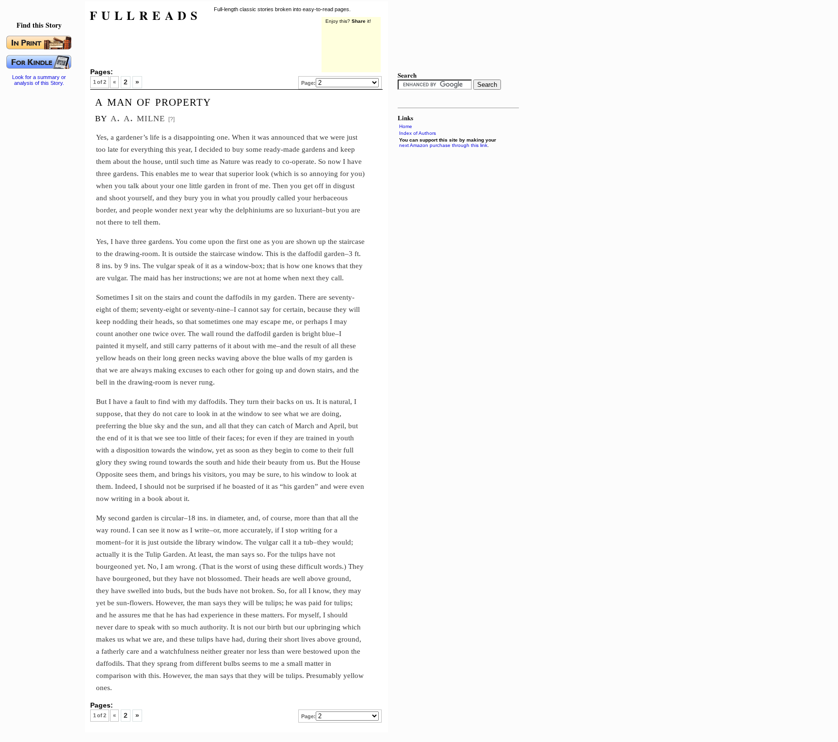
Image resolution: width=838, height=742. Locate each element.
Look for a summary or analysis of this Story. (39, 80)
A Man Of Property (153, 101)
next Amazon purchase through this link (443, 145)
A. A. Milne (138, 117)
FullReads (146, 15)
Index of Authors (417, 133)
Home (405, 126)
